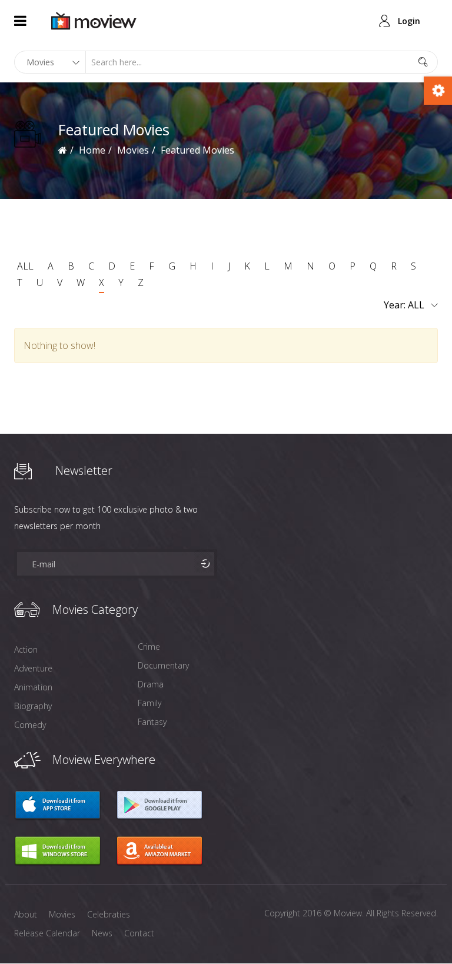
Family (149, 703)
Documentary (163, 665)
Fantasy (152, 721)
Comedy (30, 724)
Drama (151, 684)
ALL (25, 266)
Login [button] (409, 20)
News (102, 933)
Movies (133, 150)
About (25, 914)
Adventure (33, 668)
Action (26, 649)
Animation (33, 687)
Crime (149, 646)
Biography (33, 706)
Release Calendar (47, 933)
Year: (396, 304)
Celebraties (108, 914)
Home (92, 150)
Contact (139, 933)
